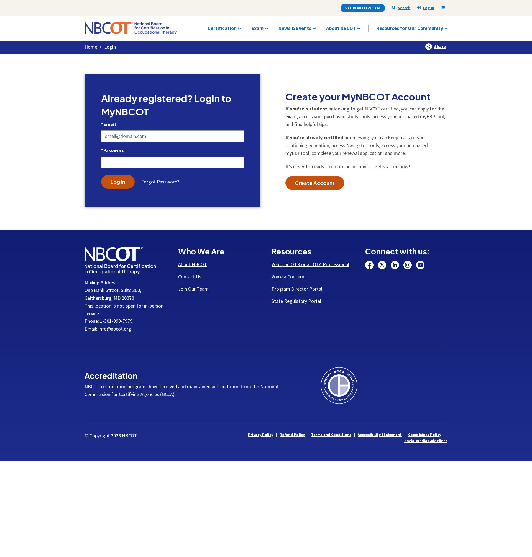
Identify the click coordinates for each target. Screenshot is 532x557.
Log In (118, 181)
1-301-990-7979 (116, 321)
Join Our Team (193, 289)
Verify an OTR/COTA (362, 8)
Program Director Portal (297, 289)
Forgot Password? (160, 181)
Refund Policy (292, 434)
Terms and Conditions (331, 434)
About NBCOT (192, 264)
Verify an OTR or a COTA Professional (310, 264)
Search (404, 7)
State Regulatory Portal (296, 301)
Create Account (315, 183)
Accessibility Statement (380, 434)
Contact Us (189, 276)
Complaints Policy (424, 434)
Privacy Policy (260, 434)
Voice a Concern (288, 276)
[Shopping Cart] (444, 7)
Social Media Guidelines (425, 440)
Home (91, 47)
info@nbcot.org (114, 329)
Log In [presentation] (428, 8)
